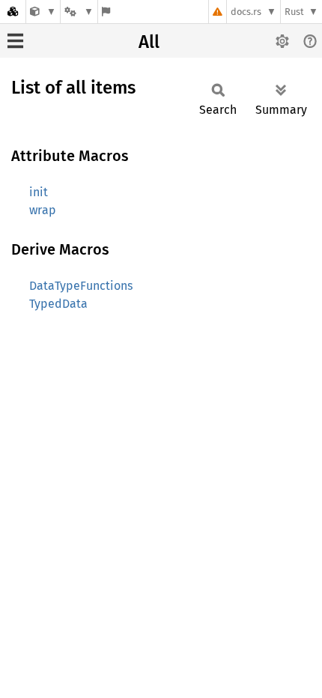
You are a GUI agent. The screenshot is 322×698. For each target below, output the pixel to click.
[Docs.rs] (12, 11)
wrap (42, 210)
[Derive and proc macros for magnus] (43, 11)
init (38, 192)
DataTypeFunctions (81, 286)
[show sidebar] (15, 41)
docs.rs (246, 11)
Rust (294, 11)
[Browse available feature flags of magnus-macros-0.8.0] (106, 11)
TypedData (58, 304)
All (149, 41)
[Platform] (79, 11)
